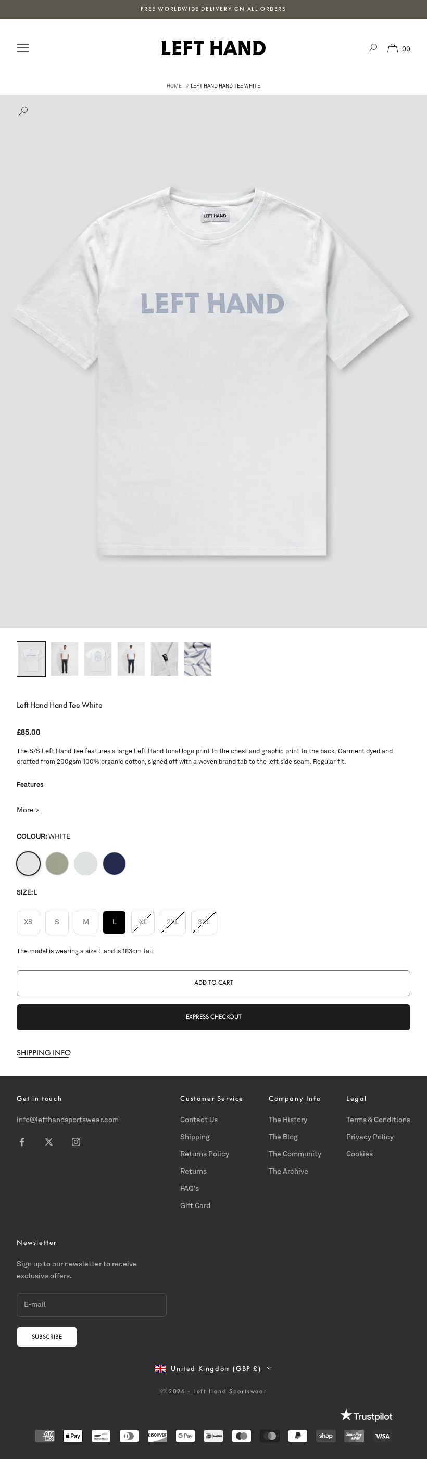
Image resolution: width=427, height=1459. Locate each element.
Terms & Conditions (378, 1120)
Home (174, 86)
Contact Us (199, 1120)
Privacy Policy (370, 1137)
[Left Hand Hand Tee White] (28, 863)
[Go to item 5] (164, 659)
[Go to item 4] (131, 659)
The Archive (288, 1171)
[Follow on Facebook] (22, 1142)
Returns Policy (204, 1154)
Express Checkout (214, 1017)
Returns (193, 1171)
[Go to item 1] (31, 659)
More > (28, 810)
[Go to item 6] (197, 659)
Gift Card (195, 1206)
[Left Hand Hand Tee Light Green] (57, 863)
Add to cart (213, 982)
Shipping (195, 1137)
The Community (295, 1154)
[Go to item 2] (64, 659)
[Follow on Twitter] (49, 1142)
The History (288, 1120)
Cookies (359, 1154)
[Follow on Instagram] (76, 1142)
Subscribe (47, 1336)
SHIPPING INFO (44, 1053)
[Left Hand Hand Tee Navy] (114, 863)
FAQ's (189, 1188)
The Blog (283, 1137)
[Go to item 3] (97, 659)
